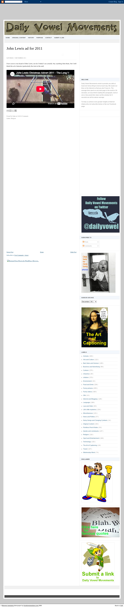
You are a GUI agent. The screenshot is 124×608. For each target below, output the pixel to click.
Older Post (73, 252)
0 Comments (24, 116)
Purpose (39, 37)
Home (8, 37)
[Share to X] (13, 110)
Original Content (19, 37)
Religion (86, 434)
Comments (88, 246)
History (31, 37)
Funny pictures (88, 388)
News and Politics (89, 417)
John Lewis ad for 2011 (25, 48)
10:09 (19, 116)
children (86, 377)
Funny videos (87, 392)
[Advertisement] (62, 13)
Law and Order (88, 406)
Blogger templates (8, 605)
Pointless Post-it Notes (90, 427)
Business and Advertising (91, 367)
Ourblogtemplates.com (31, 605)
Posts (86, 242)
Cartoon (86, 370)
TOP (121, 605)
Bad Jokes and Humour (91, 363)
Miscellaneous (88, 413)
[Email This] (7, 110)
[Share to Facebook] (15, 110)
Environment (87, 381)
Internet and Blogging (90, 399)
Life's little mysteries (90, 409)
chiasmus (86, 374)
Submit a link (59, 37)
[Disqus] (41, 153)
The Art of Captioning (90, 445)
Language (86, 402)
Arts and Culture (88, 359)
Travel (85, 449)
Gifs (84, 395)
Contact (48, 37)
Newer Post (10, 252)
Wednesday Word (89, 452)
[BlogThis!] (10, 110)
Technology (87, 442)
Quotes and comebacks (91, 431)
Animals (86, 356)
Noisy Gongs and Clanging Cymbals (95, 420)
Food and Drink (88, 384)
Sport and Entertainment (91, 438)
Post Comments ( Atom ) (21, 255)
